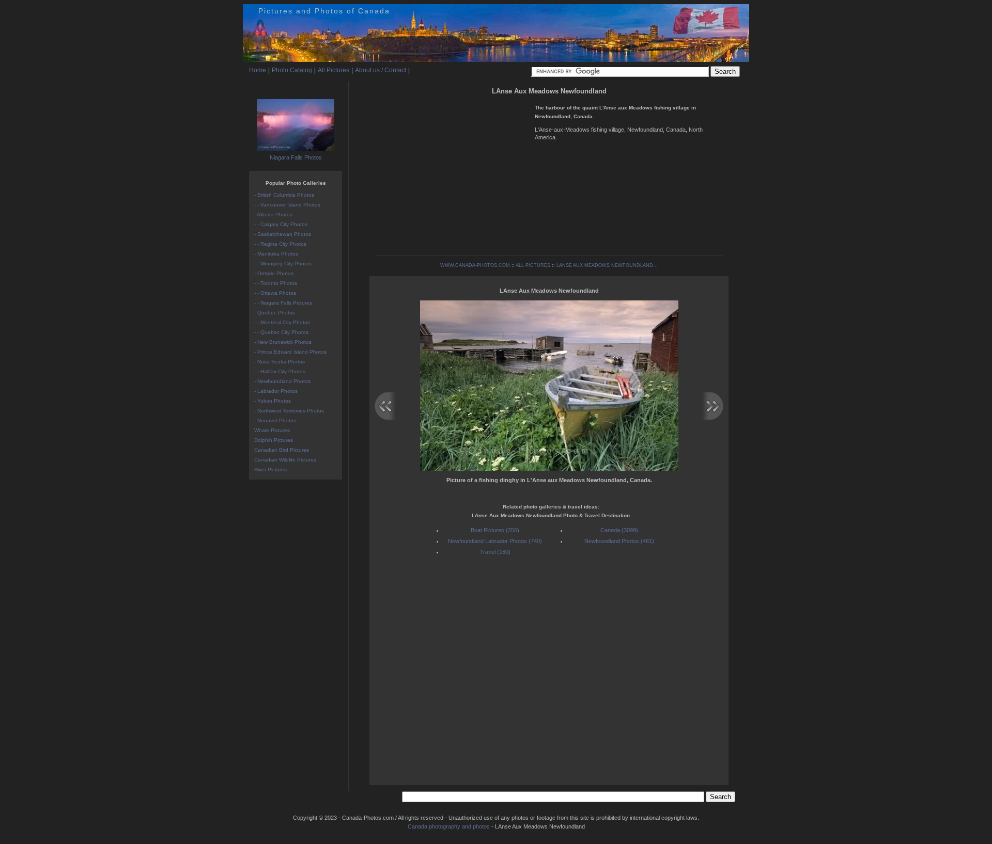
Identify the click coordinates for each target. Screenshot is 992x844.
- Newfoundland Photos (282, 381)
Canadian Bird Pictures (281, 450)
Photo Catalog (292, 70)
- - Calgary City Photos (280, 224)
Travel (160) (494, 552)
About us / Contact (380, 70)
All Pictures (333, 70)
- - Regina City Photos (280, 244)
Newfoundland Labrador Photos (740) (495, 541)
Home (257, 70)
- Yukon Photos (272, 401)
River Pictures (270, 469)
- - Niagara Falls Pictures (283, 303)
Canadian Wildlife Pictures (285, 460)
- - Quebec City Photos (281, 332)
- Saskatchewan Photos (282, 234)
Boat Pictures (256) (495, 530)
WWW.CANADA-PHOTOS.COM (475, 265)
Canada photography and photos (449, 826)
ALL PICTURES (533, 265)
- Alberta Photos (273, 214)
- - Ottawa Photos (275, 293)
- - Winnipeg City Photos (283, 263)
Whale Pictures (272, 430)
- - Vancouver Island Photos (287, 205)
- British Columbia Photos (284, 195)
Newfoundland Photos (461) (619, 541)
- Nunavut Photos (275, 420)
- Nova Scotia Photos (279, 361)
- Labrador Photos (276, 391)
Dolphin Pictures (273, 440)
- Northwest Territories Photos (289, 410)
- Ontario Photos (273, 273)
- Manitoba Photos (276, 254)
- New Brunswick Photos (283, 342)
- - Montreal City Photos (282, 322)
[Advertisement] (452, 170)
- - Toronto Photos (275, 283)
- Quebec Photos (274, 312)
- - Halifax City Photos (279, 371)
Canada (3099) (619, 530)
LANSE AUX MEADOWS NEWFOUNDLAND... (607, 265)
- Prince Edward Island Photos (290, 352)
